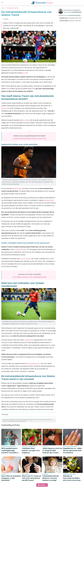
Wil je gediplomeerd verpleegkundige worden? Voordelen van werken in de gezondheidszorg (11, 450)
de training (26, 120)
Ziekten (44, 446)
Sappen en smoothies (69, 474)
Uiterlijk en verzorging (8, 446)
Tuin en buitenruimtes (28, 446)
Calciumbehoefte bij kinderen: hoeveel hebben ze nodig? (50, 478)
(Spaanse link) (17, 188)
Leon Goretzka (25, 258)
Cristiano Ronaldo (20, 249)
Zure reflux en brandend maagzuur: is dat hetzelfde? (11, 478)
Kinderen (45, 474)
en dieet (25, 73)
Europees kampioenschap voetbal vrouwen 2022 (29, 138)
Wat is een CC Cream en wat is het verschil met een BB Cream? (31, 478)
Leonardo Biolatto (76, 12)
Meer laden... (42, 485)
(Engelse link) (29, 340)
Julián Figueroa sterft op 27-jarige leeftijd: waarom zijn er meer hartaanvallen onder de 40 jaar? (52, 450)
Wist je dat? (25, 474)
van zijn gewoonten (33, 363)
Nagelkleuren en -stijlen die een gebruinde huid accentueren (72, 450)
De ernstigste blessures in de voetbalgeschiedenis (30, 277)
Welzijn (3, 8)
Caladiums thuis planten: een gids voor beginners (31, 450)
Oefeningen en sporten (13, 8)
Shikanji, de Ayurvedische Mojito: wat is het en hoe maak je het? (72, 478)
